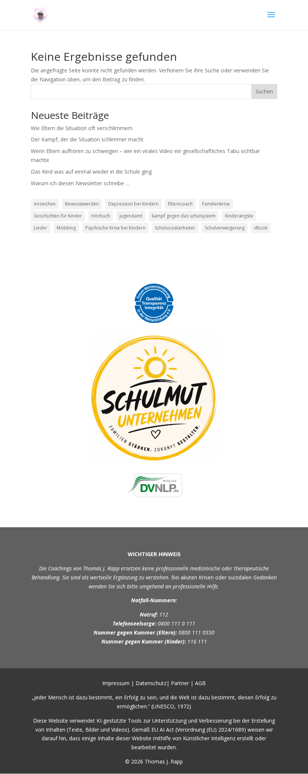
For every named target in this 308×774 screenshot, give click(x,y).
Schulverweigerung (225, 228)
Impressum (116, 683)
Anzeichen (45, 204)
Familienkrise (216, 204)
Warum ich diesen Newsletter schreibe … (80, 183)
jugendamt (130, 216)
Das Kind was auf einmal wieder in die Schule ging (91, 171)
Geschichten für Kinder (58, 216)
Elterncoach (180, 204)
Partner (180, 683)
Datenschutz (151, 683)
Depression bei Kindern (133, 204)
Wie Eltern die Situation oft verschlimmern (82, 128)
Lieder (40, 228)
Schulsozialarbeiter (175, 228)
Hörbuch (100, 216)
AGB (200, 683)
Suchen (264, 91)
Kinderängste (239, 216)
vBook (260, 228)
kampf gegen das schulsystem (184, 216)
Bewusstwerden (82, 204)
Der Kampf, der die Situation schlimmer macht (87, 139)
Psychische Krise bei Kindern (115, 228)
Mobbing (66, 228)
